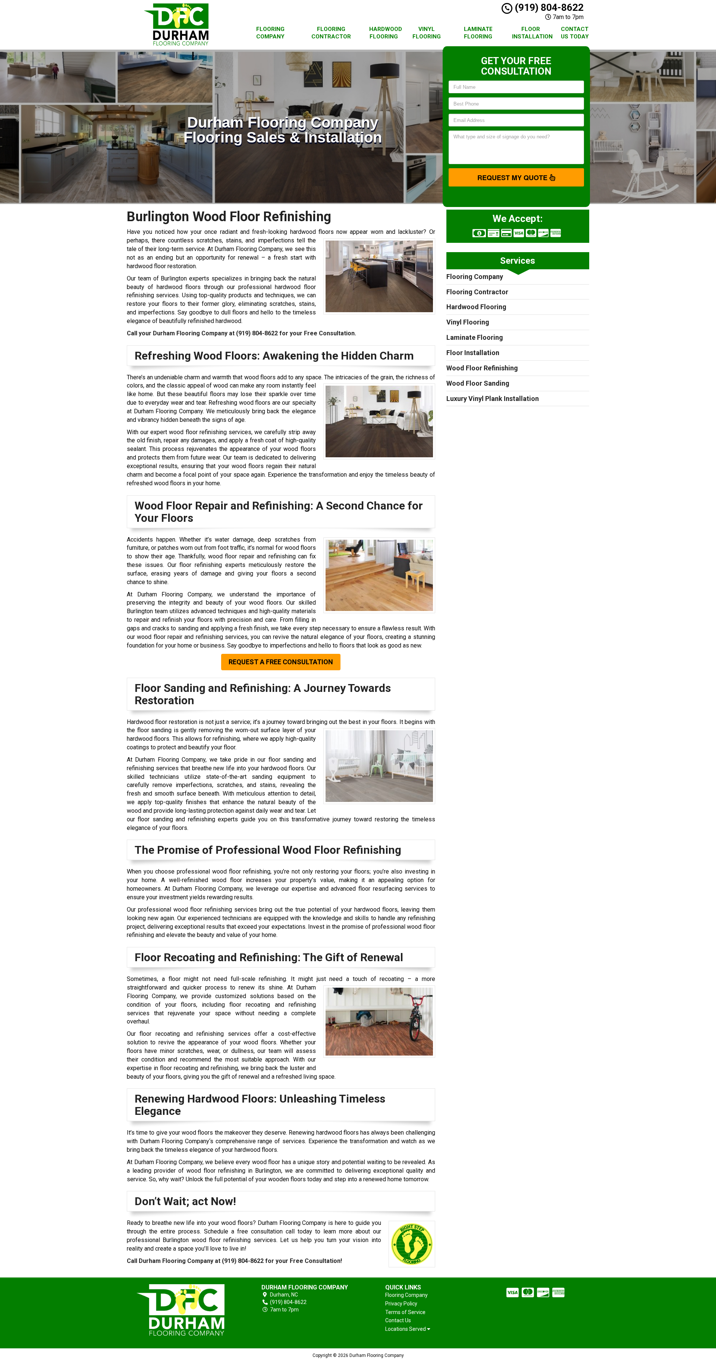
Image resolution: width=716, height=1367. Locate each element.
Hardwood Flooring (385, 33)
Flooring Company (270, 33)
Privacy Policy (401, 1304)
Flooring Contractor (331, 33)
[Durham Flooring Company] (180, 1310)
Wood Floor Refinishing (482, 368)
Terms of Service (405, 1312)
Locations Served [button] (406, 1329)
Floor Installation (532, 33)
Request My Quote (513, 177)
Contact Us (398, 1320)
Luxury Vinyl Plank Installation (492, 398)
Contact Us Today (575, 33)
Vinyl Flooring (426, 33)
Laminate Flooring (478, 33)
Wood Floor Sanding (477, 383)
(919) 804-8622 (548, 7)
